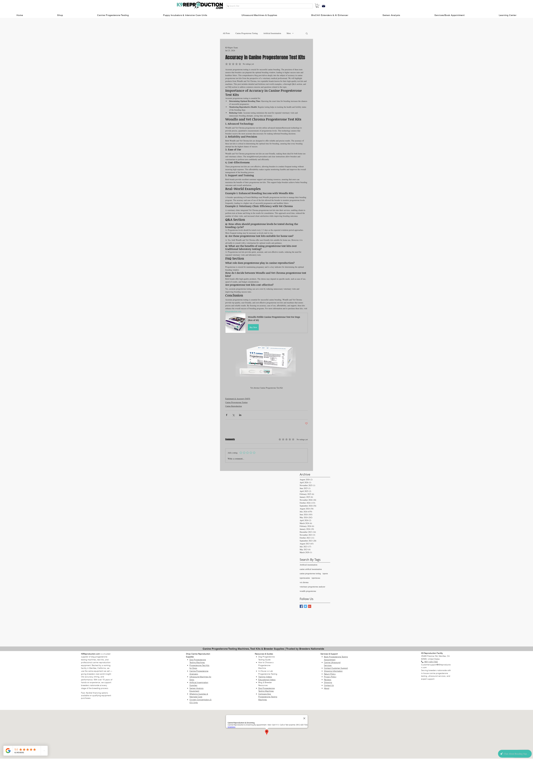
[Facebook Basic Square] (301, 606)
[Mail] (323, 6)
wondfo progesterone (308, 591)
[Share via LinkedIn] (240, 415)
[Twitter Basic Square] (305, 606)
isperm (325, 573)
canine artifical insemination (311, 569)
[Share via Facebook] (226, 415)
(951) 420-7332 (431, 661)
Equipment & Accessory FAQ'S (237, 398)
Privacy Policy (330, 676)
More (289, 33)
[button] (306, 33)
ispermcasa (316, 578)
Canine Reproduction (233, 406)
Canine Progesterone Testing (246, 33)
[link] (317, 6)
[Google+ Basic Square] (309, 606)
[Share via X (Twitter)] (233, 415)
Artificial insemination (308, 564)
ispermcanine (305, 578)
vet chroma (304, 582)
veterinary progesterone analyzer (312, 586)
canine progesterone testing (310, 573)
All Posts (226, 33)
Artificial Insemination (272, 33)
